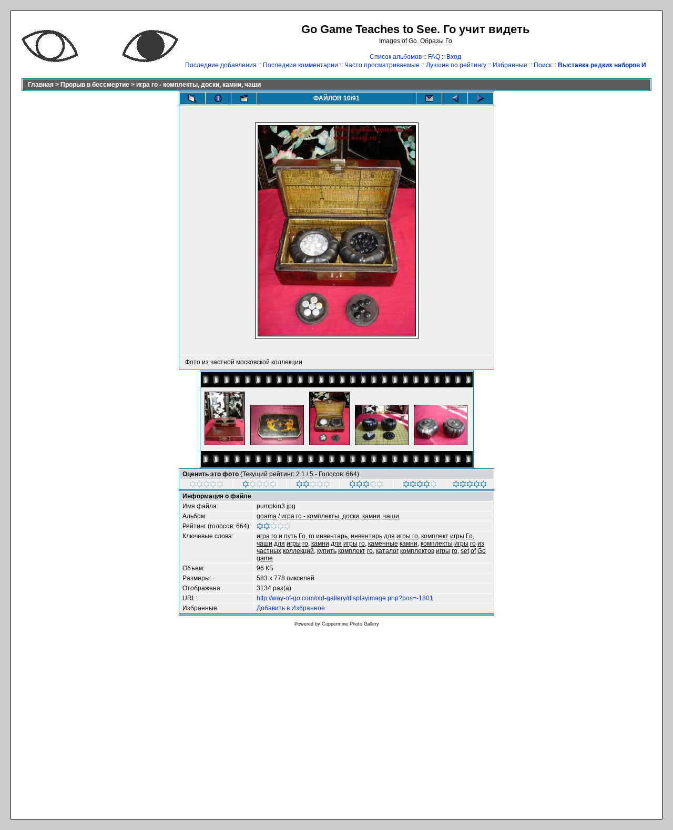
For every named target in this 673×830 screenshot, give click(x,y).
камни (320, 543)
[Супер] (470, 485)
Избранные (510, 65)
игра (263, 536)
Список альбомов (396, 56)
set (465, 551)
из (480, 543)
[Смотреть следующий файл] (480, 98)
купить (326, 551)
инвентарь (366, 536)
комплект (434, 536)
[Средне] (313, 485)
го (274, 536)
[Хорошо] (366, 485)
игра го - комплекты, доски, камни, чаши (198, 84)
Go (481, 551)
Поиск (543, 65)
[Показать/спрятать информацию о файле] (218, 98)
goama (267, 516)
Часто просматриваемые (382, 65)
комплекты (437, 543)
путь (290, 536)
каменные (383, 543)
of (473, 551)
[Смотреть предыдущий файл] (454, 98)
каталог (387, 551)
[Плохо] (259, 485)
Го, (303, 536)
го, (416, 536)
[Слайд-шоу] (244, 98)
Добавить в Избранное (291, 608)
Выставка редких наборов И (602, 65)
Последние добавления (221, 65)
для (389, 536)
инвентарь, (332, 536)
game (265, 558)
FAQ (434, 56)
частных (269, 551)
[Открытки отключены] (429, 98)
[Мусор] (206, 485)
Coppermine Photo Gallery (350, 624)
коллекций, (299, 551)
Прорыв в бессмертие (94, 84)
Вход (453, 56)
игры (403, 536)
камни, (409, 543)
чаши (264, 543)
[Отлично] (420, 485)
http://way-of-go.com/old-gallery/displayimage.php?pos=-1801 (345, 598)
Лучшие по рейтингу (456, 65)
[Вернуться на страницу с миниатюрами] (192, 98)
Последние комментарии (300, 65)
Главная (41, 84)
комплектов (417, 551)
